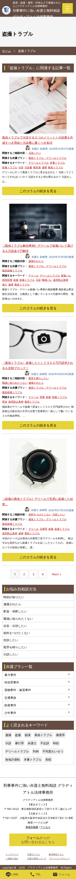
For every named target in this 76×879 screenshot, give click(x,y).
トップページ (12, 854)
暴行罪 (19, 743)
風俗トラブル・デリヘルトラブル (47, 157)
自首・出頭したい (15, 625)
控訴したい (10, 640)
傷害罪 (60, 735)
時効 (56, 743)
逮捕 (44, 167)
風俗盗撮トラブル (12, 270)
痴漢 (28, 735)
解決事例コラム (56, 854)
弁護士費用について (36, 858)
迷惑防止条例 (60, 279)
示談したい (34, 152)
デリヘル (33, 275)
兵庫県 (43, 528)
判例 (36, 751)
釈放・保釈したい (15, 611)
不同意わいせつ (52, 751)
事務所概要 (32, 827)
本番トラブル (57, 162)
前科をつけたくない (39, 514)
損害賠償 (7, 279)
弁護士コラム (33, 854)
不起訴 (44, 743)
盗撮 (15, 279)
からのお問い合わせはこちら (38, 840)
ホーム (6, 51)
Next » (56, 574)
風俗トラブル (55, 167)
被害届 (37, 167)
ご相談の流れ (12, 858)
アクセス (45, 827)
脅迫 (4, 401)
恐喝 (42, 397)
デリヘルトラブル (38, 162)
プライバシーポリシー (59, 858)
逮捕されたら (36, 261)
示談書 (28, 167)
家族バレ (66, 275)
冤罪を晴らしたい (38, 378)
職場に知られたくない (14, 382)
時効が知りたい (13, 597)
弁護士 (32, 743)
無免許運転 (12, 759)
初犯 (48, 759)
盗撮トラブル (9, 167)
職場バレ (47, 279)
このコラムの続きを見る (38, 191)
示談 (20, 167)
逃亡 (4, 284)
